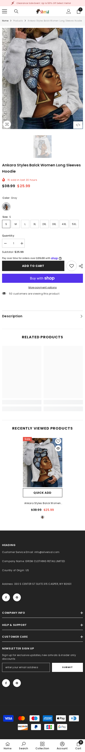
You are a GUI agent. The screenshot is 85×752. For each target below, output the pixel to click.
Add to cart (33, 266)
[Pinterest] (17, 597)
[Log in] (68, 11)
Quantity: (8, 235)
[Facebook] (6, 597)
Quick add (42, 493)
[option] (42, 78)
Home (5, 20)
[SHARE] (80, 266)
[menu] (4, 11)
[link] (71, 266)
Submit (67, 667)
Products (18, 20)
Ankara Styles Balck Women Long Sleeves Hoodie (42, 503)
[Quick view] (58, 448)
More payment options (42, 287)
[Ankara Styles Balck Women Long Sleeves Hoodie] (42, 462)
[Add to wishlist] (58, 441)
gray (42, 517)
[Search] (16, 11)
